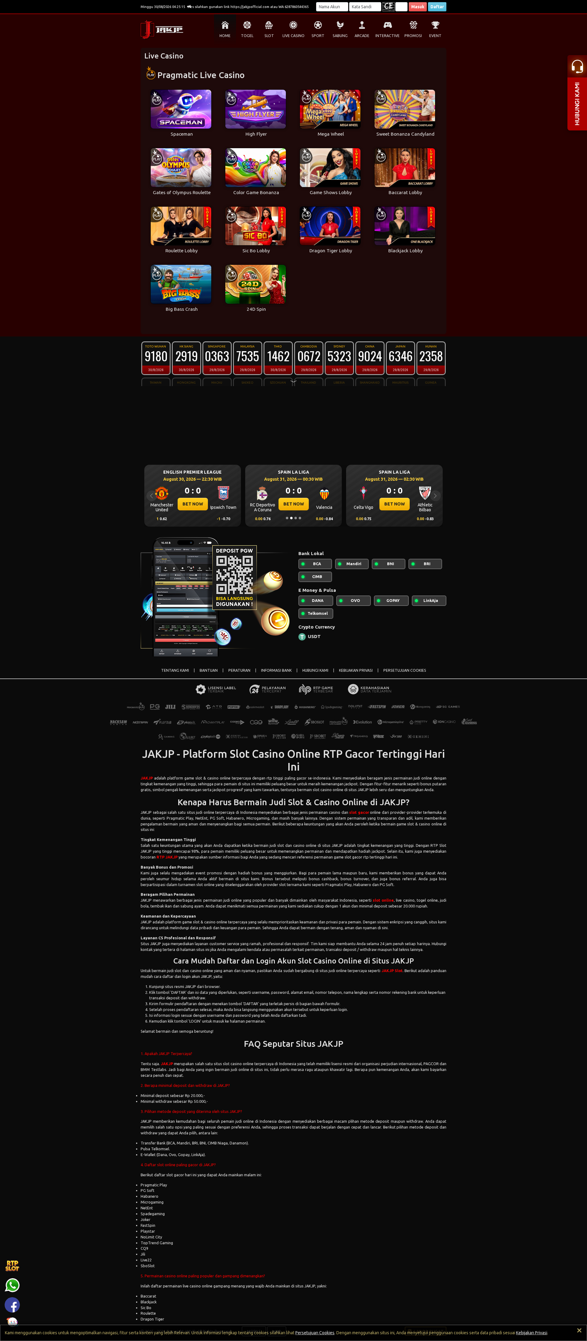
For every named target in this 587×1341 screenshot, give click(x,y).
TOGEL (247, 36)
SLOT (269, 36)
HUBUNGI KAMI (315, 670)
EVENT (435, 36)
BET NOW (193, 503)
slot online (383, 900)
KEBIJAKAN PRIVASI (356, 670)
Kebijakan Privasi (531, 1332)
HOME (225, 36)
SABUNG (340, 36)
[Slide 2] (291, 518)
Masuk (417, 6)
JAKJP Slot (392, 970)
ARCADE (362, 36)
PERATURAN (239, 670)
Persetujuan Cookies (314, 1332)
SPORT (318, 36)
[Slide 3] (295, 518)
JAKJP (147, 778)
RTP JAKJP (167, 857)
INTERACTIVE (387, 36)
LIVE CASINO (293, 36)
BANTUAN (209, 670)
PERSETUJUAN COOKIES (404, 670)
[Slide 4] (300, 518)
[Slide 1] (287, 518)
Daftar (437, 6)
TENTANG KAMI (175, 670)
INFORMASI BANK (276, 670)
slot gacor (359, 812)
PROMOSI (413, 36)
